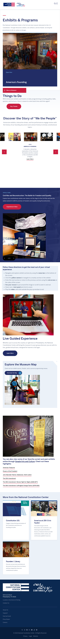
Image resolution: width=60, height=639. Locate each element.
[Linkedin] (36, 630)
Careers (5, 622)
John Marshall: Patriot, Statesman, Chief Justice (17, 475)
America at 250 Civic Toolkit (42, 522)
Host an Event (7, 616)
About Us (5, 610)
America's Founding (16, 82)
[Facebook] (27, 630)
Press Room (6, 619)
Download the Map (12, 372)
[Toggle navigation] (56, 3)
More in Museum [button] (11, 90)
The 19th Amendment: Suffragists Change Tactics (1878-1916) (21, 485)
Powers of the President (10, 471)
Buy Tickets (13, 106)
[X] (22, 630)
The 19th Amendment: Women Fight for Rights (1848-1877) (20, 482)
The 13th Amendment (9, 478)
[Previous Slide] (4, 150)
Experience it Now (12, 206)
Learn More (13, 170)
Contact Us (6, 603)
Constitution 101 (13, 521)
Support (5, 613)
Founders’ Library (13, 561)
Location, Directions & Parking (11, 600)
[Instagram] (29, 630)
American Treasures (9, 467)
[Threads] (24, 630)
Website (35, 636)
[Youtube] (31, 630)
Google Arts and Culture (25, 461)
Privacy (25, 636)
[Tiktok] (34, 630)
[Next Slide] (55, 150)
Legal (30, 636)
